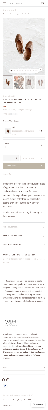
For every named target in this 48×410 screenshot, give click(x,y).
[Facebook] (12, 180)
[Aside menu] (5, 3)
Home (4, 10)
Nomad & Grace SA (14, 395)
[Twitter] (6, 180)
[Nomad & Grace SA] (16, 3)
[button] (42, 3)
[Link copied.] (22, 180)
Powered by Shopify (27, 395)
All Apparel (12, 10)
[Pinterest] (17, 180)
